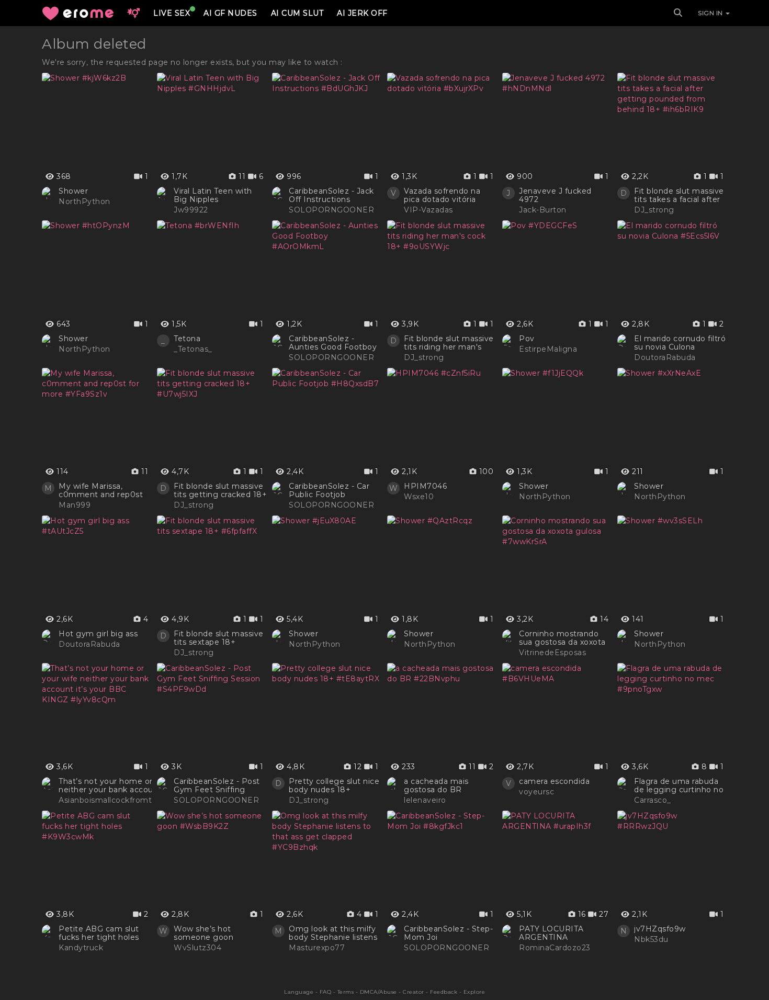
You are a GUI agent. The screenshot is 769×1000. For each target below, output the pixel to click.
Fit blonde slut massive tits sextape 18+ (219, 638)
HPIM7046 (425, 486)
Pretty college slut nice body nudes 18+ (334, 785)
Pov (527, 338)
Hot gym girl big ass (98, 634)
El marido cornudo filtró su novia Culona (680, 342)
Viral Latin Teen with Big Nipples (213, 195)
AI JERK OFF (362, 13)
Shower (73, 191)
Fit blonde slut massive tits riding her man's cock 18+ (449, 342)
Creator (413, 991)
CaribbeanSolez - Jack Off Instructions (331, 195)
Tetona (187, 338)
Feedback (443, 991)
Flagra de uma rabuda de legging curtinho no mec (678, 785)
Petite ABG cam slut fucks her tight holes (99, 933)
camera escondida (554, 781)
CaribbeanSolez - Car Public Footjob (329, 490)
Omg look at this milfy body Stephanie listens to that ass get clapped (334, 933)
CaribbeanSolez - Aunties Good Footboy (333, 342)
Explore (474, 991)
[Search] (678, 13)
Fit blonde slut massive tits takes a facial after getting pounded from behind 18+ (679, 195)
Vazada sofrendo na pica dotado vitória (442, 195)
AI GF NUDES (230, 13)
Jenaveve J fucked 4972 (555, 195)
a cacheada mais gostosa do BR (436, 785)
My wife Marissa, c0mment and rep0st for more (101, 490)
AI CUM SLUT (297, 13)
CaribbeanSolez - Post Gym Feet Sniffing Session (217, 785)
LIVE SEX (171, 13)
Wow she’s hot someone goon (203, 933)
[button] (133, 13)
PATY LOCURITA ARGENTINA (551, 933)
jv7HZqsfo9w (660, 929)
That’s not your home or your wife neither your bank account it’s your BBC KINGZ (125, 785)
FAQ (326, 991)
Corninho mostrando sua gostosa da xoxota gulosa (562, 638)
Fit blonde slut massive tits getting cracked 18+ (220, 490)
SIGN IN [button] (711, 13)
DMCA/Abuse (378, 991)
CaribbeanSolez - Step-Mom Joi (448, 933)
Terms (345, 991)
